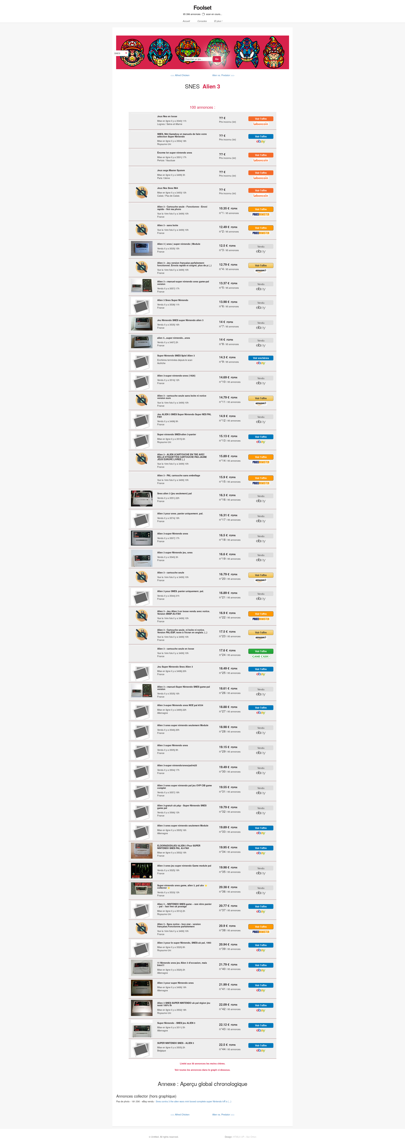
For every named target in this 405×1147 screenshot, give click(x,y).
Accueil (186, 21)
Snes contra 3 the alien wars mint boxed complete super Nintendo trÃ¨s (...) (193, 1101)
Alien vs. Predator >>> (223, 75)
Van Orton (251, 1136)
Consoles (202, 21)
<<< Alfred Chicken (180, 75)
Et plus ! (218, 21)
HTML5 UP (238, 1136)
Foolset (202, 7)
